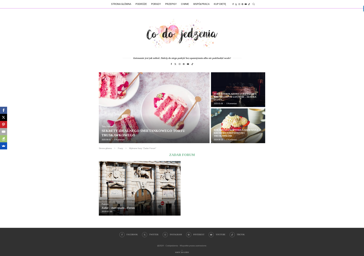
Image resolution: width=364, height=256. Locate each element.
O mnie (185, 4)
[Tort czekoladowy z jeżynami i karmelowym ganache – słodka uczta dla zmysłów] (238, 89)
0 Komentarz (119, 140)
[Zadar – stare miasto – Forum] (140, 188)
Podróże (141, 4)
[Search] (253, 4)
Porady (156, 4)
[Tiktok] (249, 4)
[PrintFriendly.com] (3, 138)
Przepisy (171, 4)
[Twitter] (236, 4)
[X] (3, 117)
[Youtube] (246, 4)
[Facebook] (233, 4)
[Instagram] (239, 4)
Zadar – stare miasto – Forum (118, 207)
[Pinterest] (242, 4)
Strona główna (121, 4)
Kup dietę (220, 4)
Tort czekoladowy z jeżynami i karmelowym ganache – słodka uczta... (235, 97)
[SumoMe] (3, 145)
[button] (104, 107)
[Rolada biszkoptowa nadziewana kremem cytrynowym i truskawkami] (238, 125)
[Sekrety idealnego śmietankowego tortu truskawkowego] (154, 107)
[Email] (3, 131)
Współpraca (201, 4)
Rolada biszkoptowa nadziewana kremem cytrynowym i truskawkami (236, 133)
